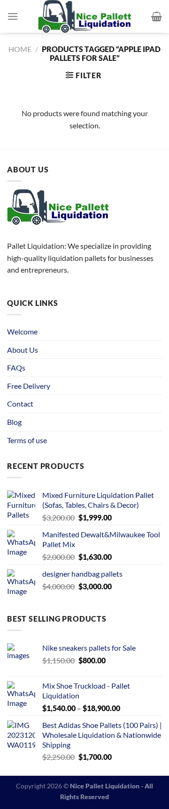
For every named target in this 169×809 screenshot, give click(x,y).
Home (19, 49)
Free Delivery (28, 385)
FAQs (16, 367)
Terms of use (27, 440)
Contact (20, 403)
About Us (22, 349)
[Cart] (156, 16)
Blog (14, 421)
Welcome (22, 331)
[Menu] (12, 16)
